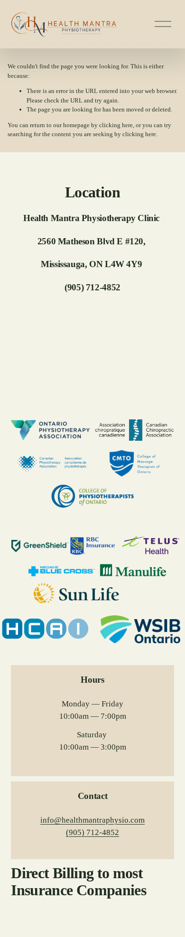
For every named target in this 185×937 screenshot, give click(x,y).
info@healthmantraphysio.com (92, 820)
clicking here (116, 125)
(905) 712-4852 (92, 832)
